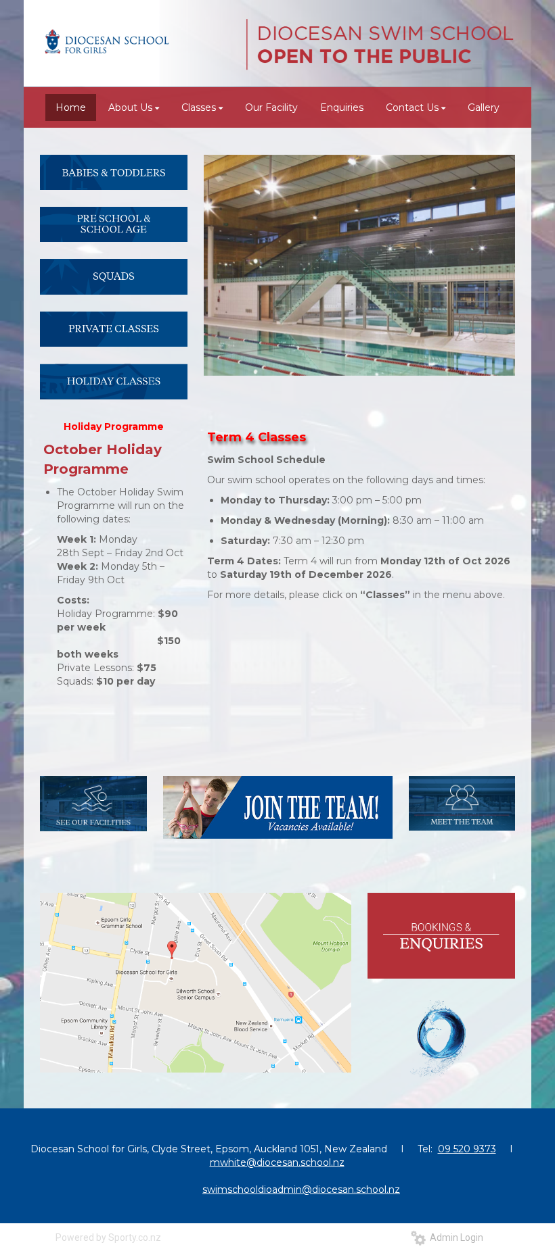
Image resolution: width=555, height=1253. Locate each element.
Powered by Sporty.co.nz (108, 1237)
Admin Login (454, 1237)
